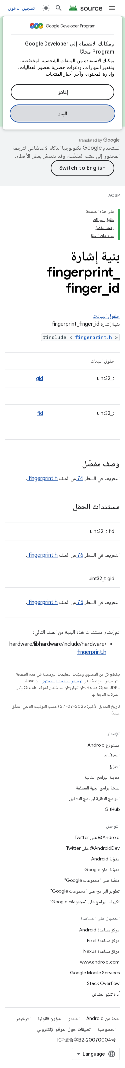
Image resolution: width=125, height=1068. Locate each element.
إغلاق (62, 92)
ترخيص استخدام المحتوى (61, 681)
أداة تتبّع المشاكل (106, 994)
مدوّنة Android (105, 859)
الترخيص (23, 1018)
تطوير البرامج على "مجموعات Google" (85, 891)
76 (79, 555)
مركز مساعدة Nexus (101, 951)
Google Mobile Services (95, 973)
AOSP (114, 195)
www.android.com (100, 962)
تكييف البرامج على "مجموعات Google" (85, 902)
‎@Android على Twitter (97, 837)
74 (79, 478)
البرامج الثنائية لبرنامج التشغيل (94, 798)
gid (39, 378)
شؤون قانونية (49, 1018)
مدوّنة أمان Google (102, 869)
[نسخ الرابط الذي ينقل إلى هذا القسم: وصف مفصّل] (73, 464)
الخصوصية (106, 1029)
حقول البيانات (106, 316)
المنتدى (73, 1018)
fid (40, 413)
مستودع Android (103, 745)
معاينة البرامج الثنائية (102, 777)
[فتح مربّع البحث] (59, 8)
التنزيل (114, 766)
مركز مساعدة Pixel (103, 940)
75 (79, 602)
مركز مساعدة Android (99, 930)
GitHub (112, 809)
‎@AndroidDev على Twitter (93, 848)
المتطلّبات (112, 756)
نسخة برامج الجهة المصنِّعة (98, 788)
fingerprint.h (95, 337)
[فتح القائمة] (111, 8)
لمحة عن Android (103, 1018)
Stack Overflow (103, 983)
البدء (62, 113)
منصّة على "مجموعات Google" (92, 880)
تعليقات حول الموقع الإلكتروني (64, 1029)
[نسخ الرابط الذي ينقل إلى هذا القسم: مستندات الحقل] (64, 507)
